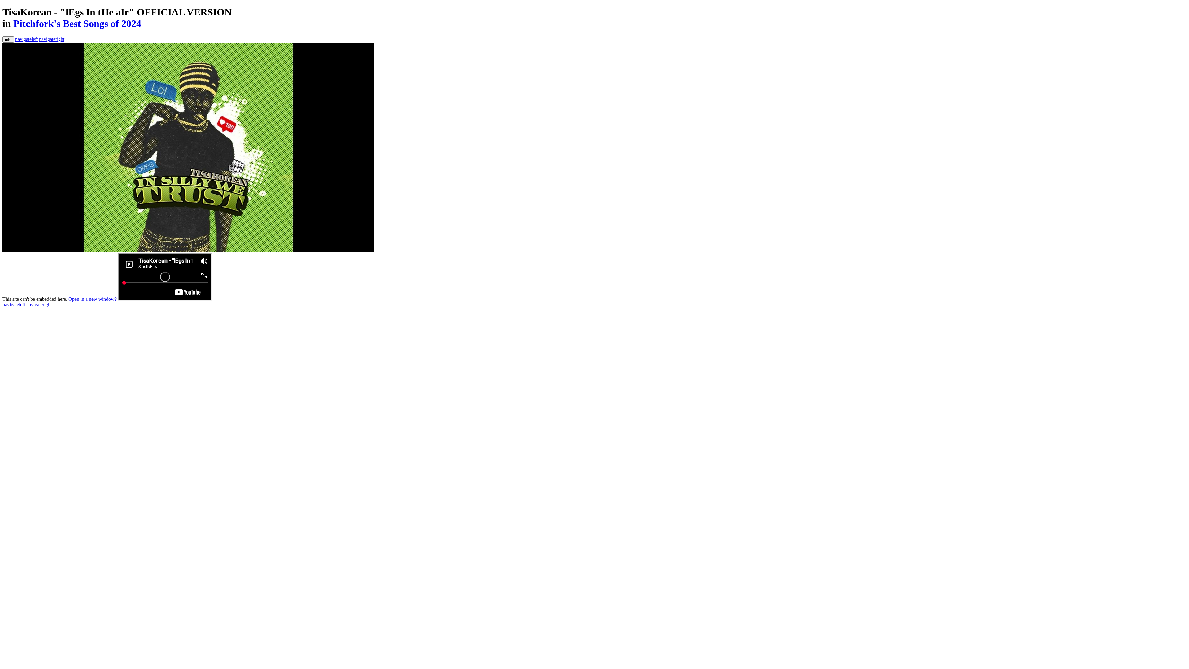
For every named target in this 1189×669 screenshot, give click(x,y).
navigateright (51, 39)
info (8, 39)
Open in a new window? (92, 299)
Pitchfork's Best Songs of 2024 (77, 23)
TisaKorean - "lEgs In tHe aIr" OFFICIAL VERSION (117, 12)
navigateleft (26, 39)
